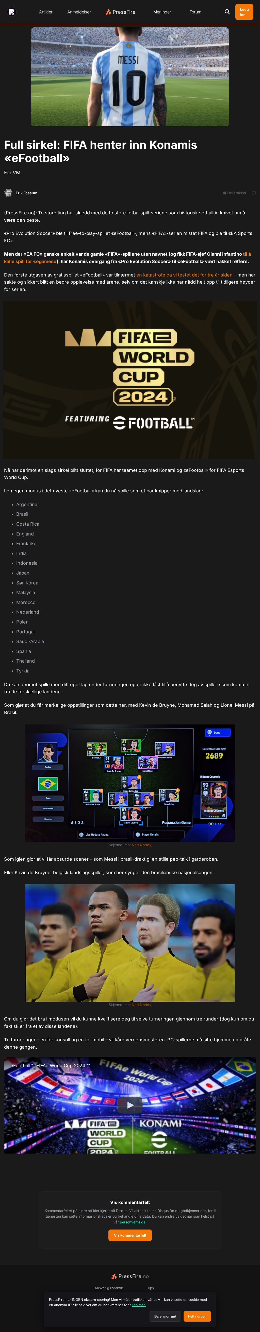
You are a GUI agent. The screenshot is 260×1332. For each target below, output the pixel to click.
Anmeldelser (79, 11)
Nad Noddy (141, 845)
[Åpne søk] (227, 12)
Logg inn (244, 12)
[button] (130, 1220)
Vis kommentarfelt (130, 1235)
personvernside (132, 1222)
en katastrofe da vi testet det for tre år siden (184, 275)
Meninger (162, 11)
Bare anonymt (165, 1316)
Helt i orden (197, 1316)
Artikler (46, 11)
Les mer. (139, 1305)
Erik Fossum (26, 193)
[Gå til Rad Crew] (12, 12)
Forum (195, 11)
